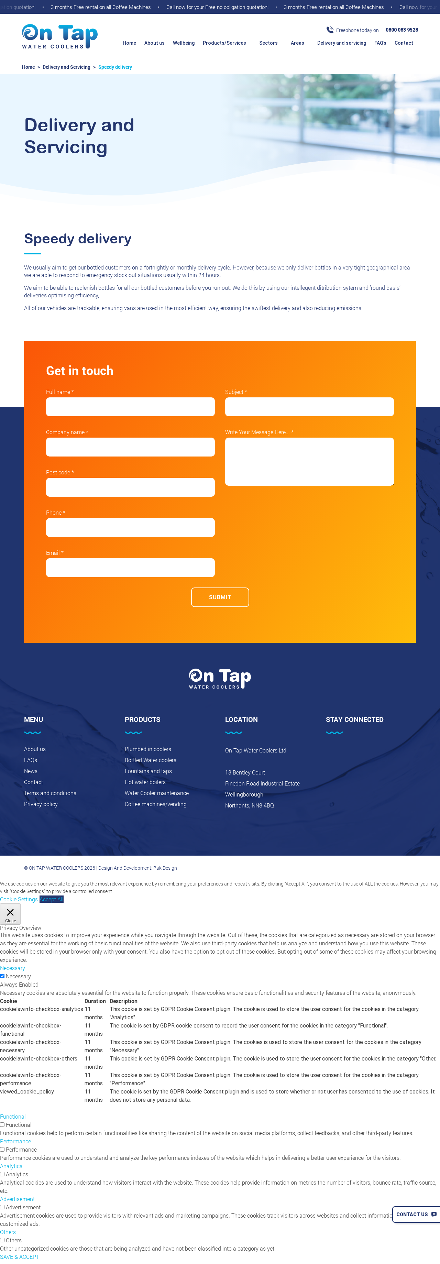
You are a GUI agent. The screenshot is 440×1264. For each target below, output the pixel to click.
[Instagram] (364, 752)
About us (154, 43)
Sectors (269, 43)
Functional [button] (13, 1116)
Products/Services (225, 43)
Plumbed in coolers (148, 748)
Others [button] (8, 1231)
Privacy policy (41, 803)
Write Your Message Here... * (259, 432)
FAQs (30, 759)
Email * (55, 552)
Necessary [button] (12, 967)
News (30, 770)
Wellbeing (184, 43)
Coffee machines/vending (156, 803)
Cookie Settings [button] (19, 899)
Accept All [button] (52, 899)
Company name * (67, 432)
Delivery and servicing (341, 43)
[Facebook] (329, 752)
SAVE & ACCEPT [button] (19, 1256)
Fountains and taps (148, 770)
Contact (404, 43)
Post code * (60, 472)
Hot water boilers (145, 781)
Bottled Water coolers (150, 759)
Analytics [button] (11, 1165)
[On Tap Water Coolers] (60, 37)
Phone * (55, 512)
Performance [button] (15, 1141)
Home (129, 43)
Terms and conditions (50, 792)
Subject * (236, 391)
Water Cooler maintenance (157, 792)
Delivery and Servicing (66, 67)
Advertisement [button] (17, 1198)
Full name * (60, 391)
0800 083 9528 (402, 30)
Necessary (18, 976)
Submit (220, 597)
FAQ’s (380, 43)
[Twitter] (347, 752)
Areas (298, 43)
